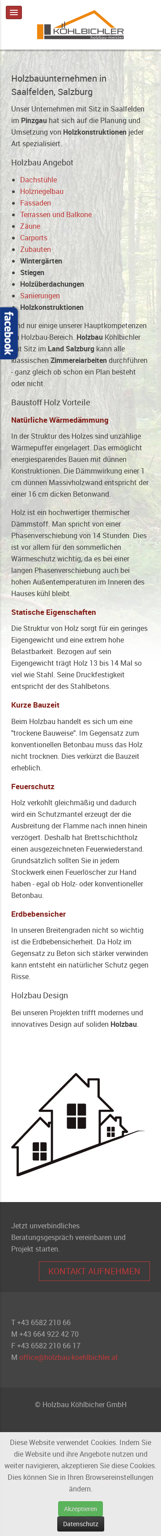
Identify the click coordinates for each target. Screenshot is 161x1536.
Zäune (30, 226)
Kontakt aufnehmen (94, 1271)
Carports (33, 238)
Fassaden (35, 203)
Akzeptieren (80, 1508)
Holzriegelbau (42, 191)
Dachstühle (38, 180)
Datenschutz (80, 1524)
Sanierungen (40, 296)
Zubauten (35, 249)
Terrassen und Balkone (56, 214)
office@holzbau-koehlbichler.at (68, 1357)
